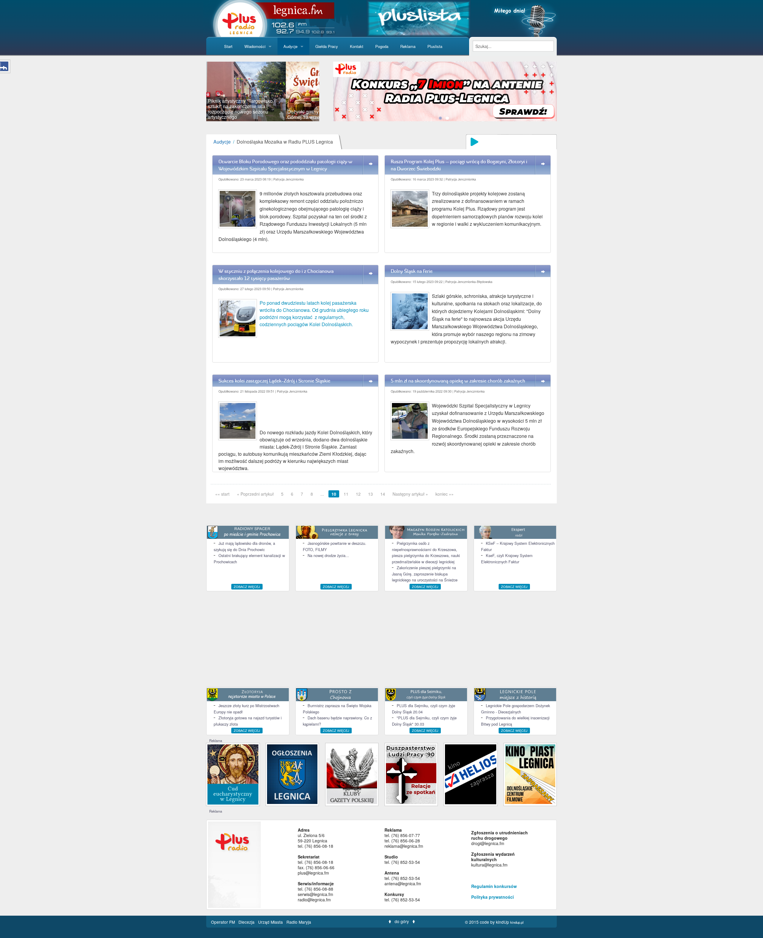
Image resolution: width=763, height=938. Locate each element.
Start (228, 46)
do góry (401, 921)
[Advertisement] (381, 639)
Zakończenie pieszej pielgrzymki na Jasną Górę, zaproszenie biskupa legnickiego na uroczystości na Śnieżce (425, 574)
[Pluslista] (419, 17)
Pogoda (381, 46)
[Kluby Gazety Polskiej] (352, 773)
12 (358, 494)
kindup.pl (517, 922)
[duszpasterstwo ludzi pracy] (411, 773)
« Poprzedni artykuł (255, 494)
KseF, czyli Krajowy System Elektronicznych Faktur (507, 558)
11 (346, 494)
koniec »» (444, 494)
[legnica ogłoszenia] (292, 773)
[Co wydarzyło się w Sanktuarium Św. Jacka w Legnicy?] (232, 773)
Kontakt (356, 46)
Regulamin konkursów (494, 886)
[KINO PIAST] (530, 773)
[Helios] (470, 773)
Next (328, 91)
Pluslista (434, 46)
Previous (197, 91)
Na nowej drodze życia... (328, 555)
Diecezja (247, 922)
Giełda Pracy (326, 46)
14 (382, 494)
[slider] (262, 91)
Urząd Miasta (271, 922)
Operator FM (223, 922)
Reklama (407, 46)
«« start (222, 494)
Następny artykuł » (410, 494)
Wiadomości (255, 46)
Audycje (290, 46)
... (322, 494)
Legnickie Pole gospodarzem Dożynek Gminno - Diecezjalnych (515, 708)
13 (370, 494)
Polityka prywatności (492, 897)
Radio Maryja (298, 922)
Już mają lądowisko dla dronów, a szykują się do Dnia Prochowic (244, 546)
